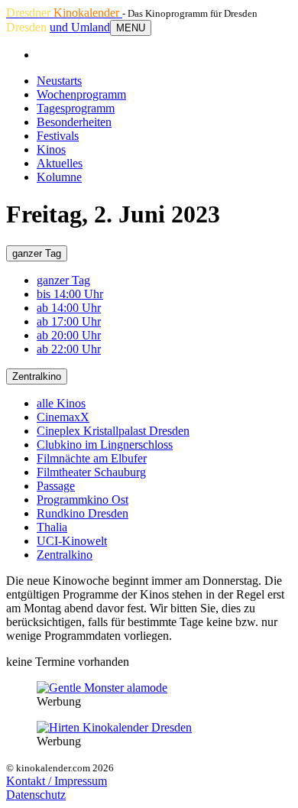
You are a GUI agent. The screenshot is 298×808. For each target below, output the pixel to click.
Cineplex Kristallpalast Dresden (113, 430)
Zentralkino (36, 376)
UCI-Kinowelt (72, 540)
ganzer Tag (36, 253)
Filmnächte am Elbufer (92, 458)
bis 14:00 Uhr (70, 293)
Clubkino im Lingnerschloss (105, 444)
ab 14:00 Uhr (69, 307)
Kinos (51, 149)
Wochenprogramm (81, 94)
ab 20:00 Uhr (69, 335)
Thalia (52, 527)
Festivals (58, 135)
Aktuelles (60, 163)
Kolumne (59, 176)
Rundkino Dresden (82, 513)
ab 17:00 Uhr (69, 321)
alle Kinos (61, 403)
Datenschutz (36, 794)
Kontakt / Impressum (56, 780)
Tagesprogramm (76, 108)
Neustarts (59, 80)
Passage (56, 485)
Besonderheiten (74, 121)
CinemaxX (63, 416)
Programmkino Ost (82, 499)
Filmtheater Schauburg (91, 472)
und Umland (80, 27)
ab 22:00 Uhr (69, 348)
